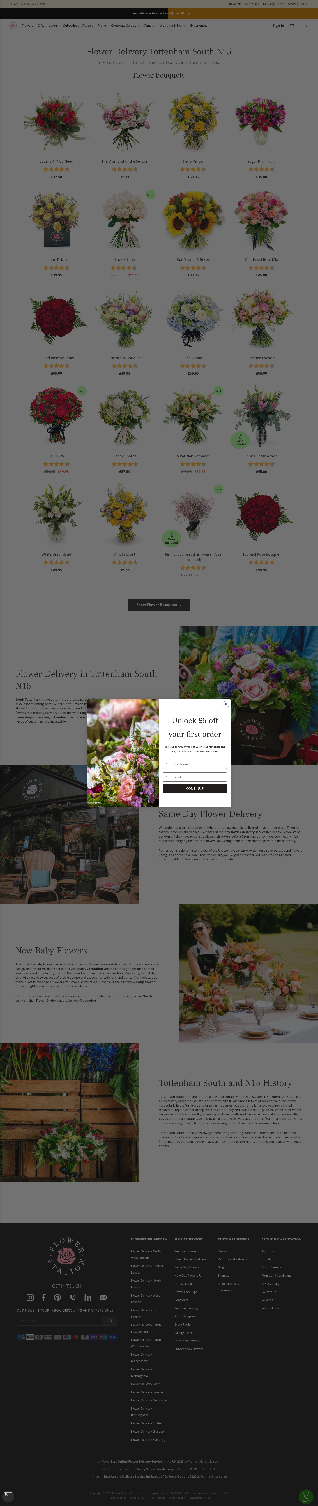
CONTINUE (195, 788)
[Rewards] (8, 1496)
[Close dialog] (226, 704)
